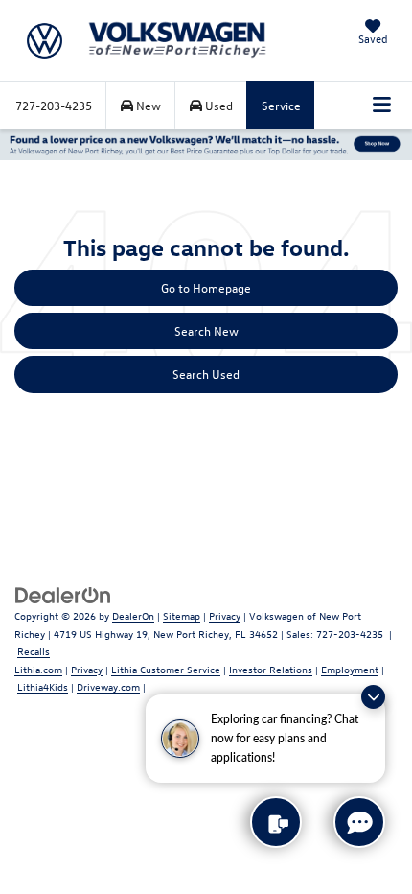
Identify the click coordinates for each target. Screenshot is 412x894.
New (147, 105)
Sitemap (181, 615)
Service (281, 105)
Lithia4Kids (42, 686)
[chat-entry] (359, 822)
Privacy (224, 615)
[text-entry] (276, 822)
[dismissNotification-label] (373, 697)
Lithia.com (38, 669)
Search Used (206, 373)
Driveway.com (108, 686)
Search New (206, 330)
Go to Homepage (206, 287)
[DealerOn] (63, 593)
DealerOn (133, 615)
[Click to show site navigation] (382, 105)
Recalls (33, 651)
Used (217, 105)
